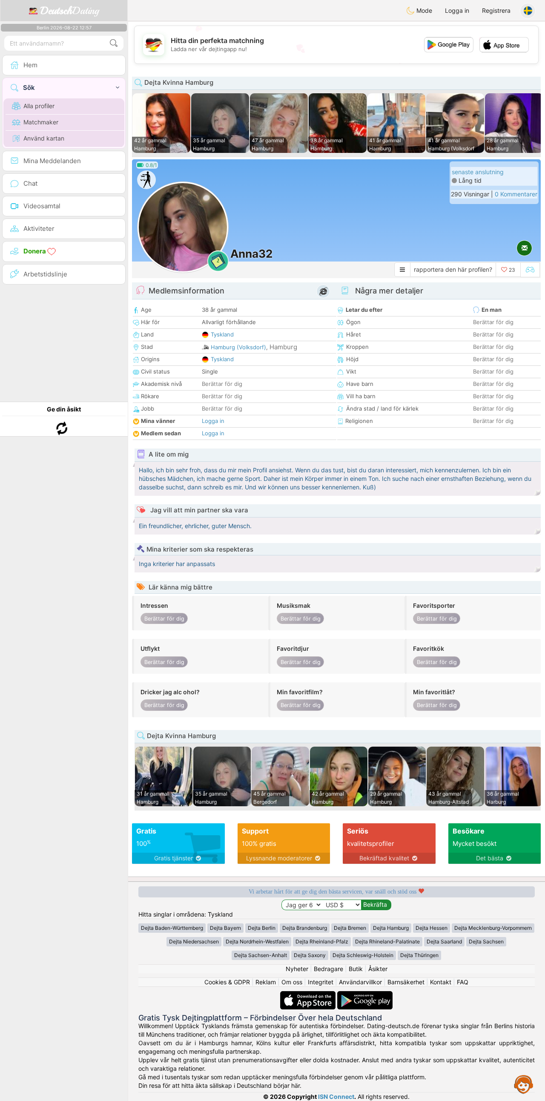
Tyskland (222, 334)
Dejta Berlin (261, 928)
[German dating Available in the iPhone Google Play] (365, 995)
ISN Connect (336, 1096)
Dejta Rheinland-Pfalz (321, 941)
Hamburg (283, 347)
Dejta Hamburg (391, 928)
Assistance (524, 1084)
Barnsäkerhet (406, 982)
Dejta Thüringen (419, 955)
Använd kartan (43, 138)
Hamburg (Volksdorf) (238, 347)
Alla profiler (38, 105)
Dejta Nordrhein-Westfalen (257, 941)
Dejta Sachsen (486, 941)
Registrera (496, 10)
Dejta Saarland (444, 941)
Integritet (320, 982)
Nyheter (297, 968)
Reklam (265, 982)
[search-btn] (113, 43)
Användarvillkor (360, 982)
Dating (69, 10)
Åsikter (377, 968)
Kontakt (440, 982)
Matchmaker (40, 122)
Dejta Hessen (431, 928)
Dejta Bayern (225, 928)
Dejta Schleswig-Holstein (363, 955)
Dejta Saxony (310, 955)
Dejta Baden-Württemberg (172, 928)
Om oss (291, 982)
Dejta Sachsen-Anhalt (260, 955)
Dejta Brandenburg (304, 928)
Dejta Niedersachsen (194, 941)
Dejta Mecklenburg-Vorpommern (493, 928)
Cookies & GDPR (227, 982)
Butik (356, 968)
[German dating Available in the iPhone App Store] (308, 995)
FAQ (462, 982)
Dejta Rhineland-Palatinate (387, 941)
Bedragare (328, 968)
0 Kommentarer (516, 194)
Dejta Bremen (350, 928)
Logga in (457, 10)
